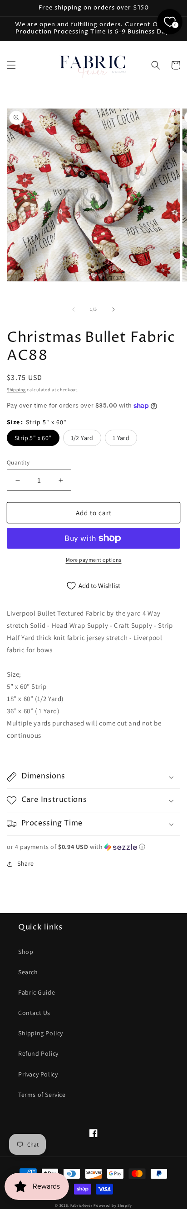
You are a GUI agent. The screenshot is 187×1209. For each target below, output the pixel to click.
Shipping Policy (40, 1033)
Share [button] (25, 863)
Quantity (18, 462)
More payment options (94, 559)
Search (28, 972)
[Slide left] (74, 309)
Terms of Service (42, 1094)
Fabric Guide (36, 992)
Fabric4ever (81, 1205)
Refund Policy (38, 1053)
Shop (25, 952)
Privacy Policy (38, 1074)
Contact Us (34, 1013)
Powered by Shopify (113, 1205)
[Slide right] (113, 309)
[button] (11, 65)
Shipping (16, 390)
